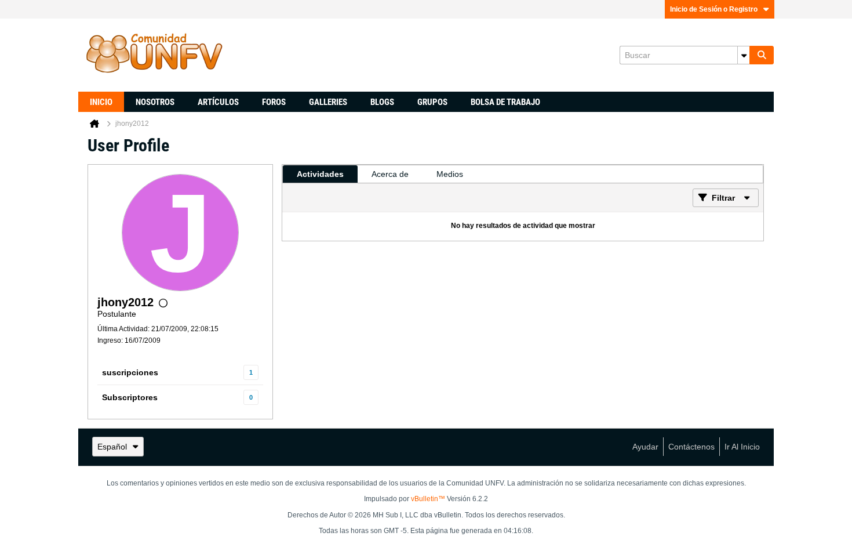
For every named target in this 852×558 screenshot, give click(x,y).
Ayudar (645, 446)
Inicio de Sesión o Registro (714, 9)
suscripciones (130, 372)
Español (112, 446)
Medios (449, 174)
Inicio (101, 102)
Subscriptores (130, 397)
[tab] (320, 174)
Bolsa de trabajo (505, 102)
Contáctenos (691, 446)
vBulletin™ (428, 499)
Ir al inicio (742, 446)
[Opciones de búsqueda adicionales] (743, 55)
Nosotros (155, 102)
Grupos (432, 102)
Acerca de (390, 174)
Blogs (382, 102)
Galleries (328, 102)
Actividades (320, 174)
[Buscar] (761, 55)
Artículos (218, 102)
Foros (274, 102)
